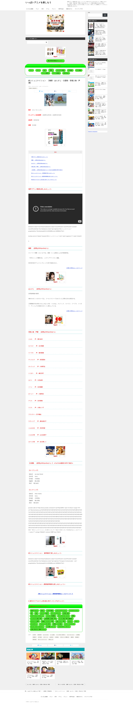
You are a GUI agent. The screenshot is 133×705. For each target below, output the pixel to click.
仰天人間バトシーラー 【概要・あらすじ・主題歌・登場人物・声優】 (100, 124)
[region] (55, 23)
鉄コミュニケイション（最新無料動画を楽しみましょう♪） (44, 176)
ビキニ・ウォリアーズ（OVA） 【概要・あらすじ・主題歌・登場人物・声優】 (100, 25)
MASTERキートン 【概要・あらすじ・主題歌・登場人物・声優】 (48, 676)
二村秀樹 (78, 634)
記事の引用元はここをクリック (74, 268)
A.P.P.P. (34, 634)
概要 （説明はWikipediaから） (38, 160)
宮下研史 (40, 637)
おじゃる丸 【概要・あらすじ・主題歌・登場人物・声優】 (38, 684)
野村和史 (34, 639)
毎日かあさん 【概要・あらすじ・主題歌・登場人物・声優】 (100, 84)
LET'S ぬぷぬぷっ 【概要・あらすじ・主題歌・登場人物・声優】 (33, 676)
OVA (43, 8)
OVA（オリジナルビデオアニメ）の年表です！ (100, 77)
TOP (33, 691)
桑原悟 (72, 637)
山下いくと (46, 637)
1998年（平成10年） (33, 88)
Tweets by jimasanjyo (92, 131)
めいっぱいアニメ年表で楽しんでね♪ (100, 63)
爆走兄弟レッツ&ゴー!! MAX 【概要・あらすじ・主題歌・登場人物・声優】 (48, 662)
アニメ (37, 8)
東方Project (61, 8)
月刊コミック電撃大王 (64, 637)
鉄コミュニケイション (42, 639)
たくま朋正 (52, 634)
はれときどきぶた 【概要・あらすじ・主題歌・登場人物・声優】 (100, 97)
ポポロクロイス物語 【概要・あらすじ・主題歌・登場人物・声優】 (77, 662)
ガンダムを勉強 (29, 8)
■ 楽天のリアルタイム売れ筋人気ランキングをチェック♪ (44, 179)
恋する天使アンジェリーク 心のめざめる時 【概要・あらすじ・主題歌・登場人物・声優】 (100, 104)
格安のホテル (69, 8)
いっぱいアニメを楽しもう (38, 2)
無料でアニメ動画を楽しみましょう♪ (39, 156)
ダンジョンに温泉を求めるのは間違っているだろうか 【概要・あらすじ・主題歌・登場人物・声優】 (100, 52)
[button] (58, 23)
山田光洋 (51, 637)
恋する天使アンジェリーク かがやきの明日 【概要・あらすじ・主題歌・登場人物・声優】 (100, 111)
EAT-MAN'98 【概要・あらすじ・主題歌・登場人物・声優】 (62, 662)
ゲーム (47, 8)
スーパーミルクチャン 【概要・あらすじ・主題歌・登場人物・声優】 (33, 662)
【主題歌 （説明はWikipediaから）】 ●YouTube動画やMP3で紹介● (46, 169)
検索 (89, 12)
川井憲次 (57, 637)
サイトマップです (79, 8)
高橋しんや (51, 639)
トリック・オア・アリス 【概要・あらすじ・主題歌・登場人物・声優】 (100, 39)
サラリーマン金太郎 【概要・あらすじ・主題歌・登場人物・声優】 (100, 117)
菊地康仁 (77, 637)
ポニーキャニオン (70, 634)
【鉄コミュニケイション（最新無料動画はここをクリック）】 (55, 593)
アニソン (54, 8)
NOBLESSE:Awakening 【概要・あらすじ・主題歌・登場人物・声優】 (100, 32)
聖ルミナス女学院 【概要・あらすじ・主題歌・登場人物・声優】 (71, 684)
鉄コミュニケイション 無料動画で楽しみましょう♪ (43, 173)
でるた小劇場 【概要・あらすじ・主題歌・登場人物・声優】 (100, 45)
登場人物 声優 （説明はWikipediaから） (41, 166)
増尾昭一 (34, 637)
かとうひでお (45, 634)
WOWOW (39, 634)
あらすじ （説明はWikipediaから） (39, 163)
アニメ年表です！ (100, 69)
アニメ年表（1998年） (60, 634)
